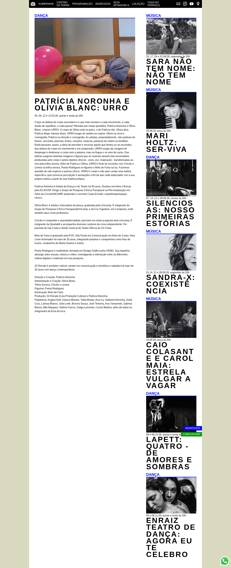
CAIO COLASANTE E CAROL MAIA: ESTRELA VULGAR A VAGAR (170, 365)
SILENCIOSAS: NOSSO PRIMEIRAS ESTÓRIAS (170, 213)
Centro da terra (63, 4)
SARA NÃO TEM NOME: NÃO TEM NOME (171, 71)
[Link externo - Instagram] (185, 4)
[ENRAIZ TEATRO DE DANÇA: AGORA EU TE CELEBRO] (171, 512)
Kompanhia (46, 4)
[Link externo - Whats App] (224, 561)
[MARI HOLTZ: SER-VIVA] (171, 128)
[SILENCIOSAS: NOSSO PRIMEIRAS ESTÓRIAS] (171, 195)
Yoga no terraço (153, 4)
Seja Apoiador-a (121, 4)
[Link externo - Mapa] (198, 4)
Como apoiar (191, 434)
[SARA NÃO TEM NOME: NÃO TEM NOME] (171, 53)
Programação (82, 4)
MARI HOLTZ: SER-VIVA (166, 142)
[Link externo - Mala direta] (178, 4)
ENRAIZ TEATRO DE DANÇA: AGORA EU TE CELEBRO (171, 537)
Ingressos (102, 4)
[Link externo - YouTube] (192, 4)
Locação (138, 4)
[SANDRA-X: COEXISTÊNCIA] (171, 269)
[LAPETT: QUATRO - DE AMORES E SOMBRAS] (171, 431)
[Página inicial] (33, 4)
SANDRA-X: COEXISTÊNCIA (170, 284)
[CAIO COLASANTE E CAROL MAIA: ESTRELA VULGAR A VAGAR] (171, 337)
